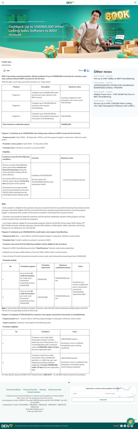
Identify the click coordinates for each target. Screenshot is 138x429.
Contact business (33, 392)
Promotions (21, 21)
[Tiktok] (135, 426)
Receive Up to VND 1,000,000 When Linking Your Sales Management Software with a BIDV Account (114, 104)
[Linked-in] (125, 426)
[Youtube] (128, 426)
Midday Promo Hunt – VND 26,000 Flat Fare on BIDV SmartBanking (114, 95)
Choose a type (110, 393)
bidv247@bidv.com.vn (37, 409)
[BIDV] (7, 425)
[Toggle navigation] (135, 2)
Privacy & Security (30, 390)
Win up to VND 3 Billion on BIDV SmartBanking (114, 78)
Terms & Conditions (13, 390)
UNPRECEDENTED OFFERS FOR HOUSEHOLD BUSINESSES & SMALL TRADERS (114, 86)
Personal (11, 21)
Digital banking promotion (36, 21)
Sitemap (43, 390)
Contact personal (54, 390)
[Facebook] (121, 426)
